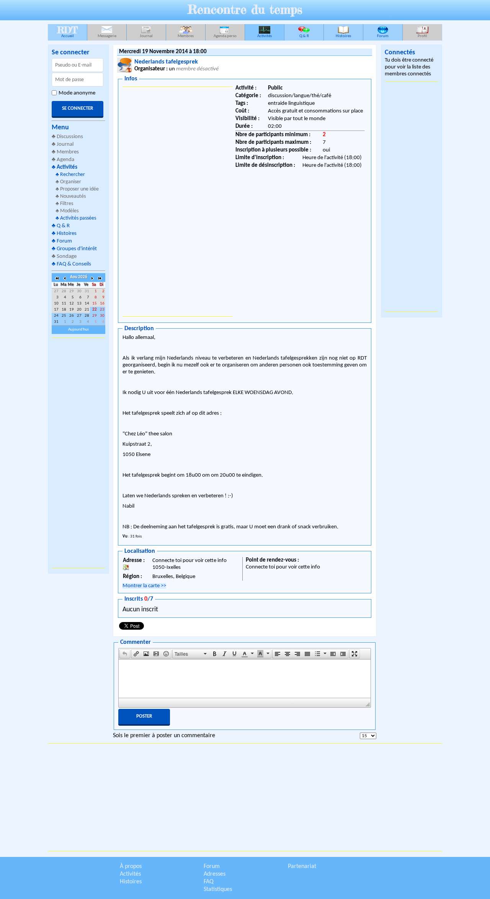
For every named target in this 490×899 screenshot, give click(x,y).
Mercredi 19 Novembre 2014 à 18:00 (163, 52)
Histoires (343, 36)
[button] (124, 653)
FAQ (209, 882)
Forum (383, 36)
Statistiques (218, 889)
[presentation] (125, 654)
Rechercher (72, 175)
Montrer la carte (144, 586)
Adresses (214, 874)
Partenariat (302, 866)
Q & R (304, 36)
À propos (131, 866)
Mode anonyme (77, 93)
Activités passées (78, 218)
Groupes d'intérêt (77, 249)
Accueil (67, 31)
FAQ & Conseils (74, 264)
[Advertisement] (78, 453)
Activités (264, 36)
